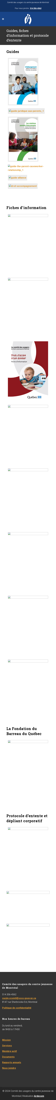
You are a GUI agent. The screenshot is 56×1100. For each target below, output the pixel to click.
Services (7, 1045)
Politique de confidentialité (16, 1007)
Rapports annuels (11, 1062)
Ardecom (39, 1096)
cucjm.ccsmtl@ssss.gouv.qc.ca (19, 998)
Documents (8, 1056)
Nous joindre (9, 1068)
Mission (6, 1040)
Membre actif (9, 1051)
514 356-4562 (35, 8)
